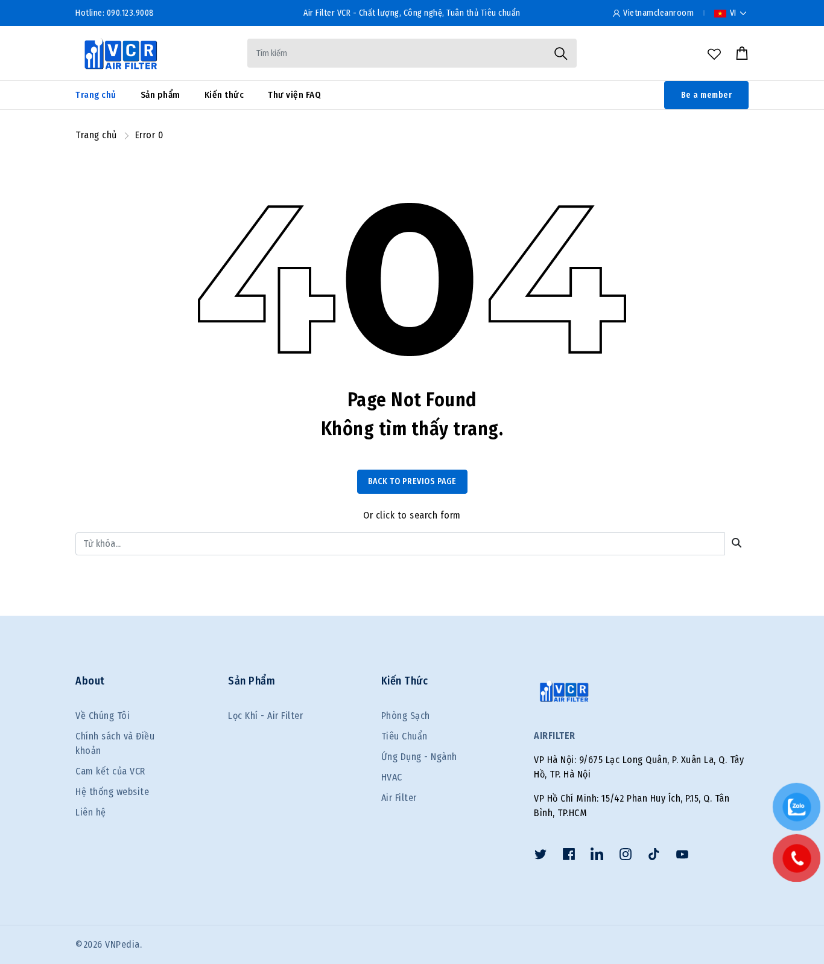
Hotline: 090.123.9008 (114, 13)
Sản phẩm (160, 94)
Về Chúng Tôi (102, 715)
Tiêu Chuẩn (404, 736)
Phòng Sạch (405, 715)
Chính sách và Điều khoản (114, 743)
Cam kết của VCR (110, 771)
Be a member (706, 95)
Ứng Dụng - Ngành (419, 756)
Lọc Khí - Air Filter (265, 715)
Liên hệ (90, 812)
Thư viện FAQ (294, 94)
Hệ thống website (112, 791)
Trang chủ (95, 94)
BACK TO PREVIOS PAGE (412, 481)
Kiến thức (224, 94)
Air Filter (399, 797)
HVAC (391, 777)
